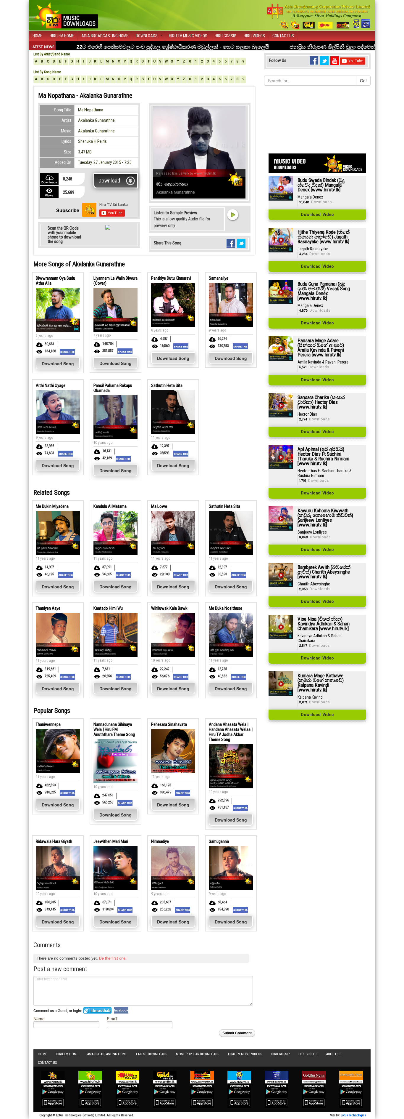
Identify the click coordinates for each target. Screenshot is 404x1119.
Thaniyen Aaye (48, 608)
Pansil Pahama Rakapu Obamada (112, 388)
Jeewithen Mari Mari (110, 841)
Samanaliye (218, 278)
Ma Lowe (159, 506)
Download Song (58, 363)
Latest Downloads (151, 1054)
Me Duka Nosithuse (225, 608)
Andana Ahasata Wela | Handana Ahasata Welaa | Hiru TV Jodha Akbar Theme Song (231, 732)
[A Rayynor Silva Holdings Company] (319, 16)
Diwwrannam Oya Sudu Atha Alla (55, 281)
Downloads (147, 35)
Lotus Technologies (353, 1115)
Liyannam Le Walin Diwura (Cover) (115, 281)
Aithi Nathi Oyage (50, 385)
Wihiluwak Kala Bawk (169, 608)
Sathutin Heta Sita (166, 385)
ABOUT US (333, 1054)
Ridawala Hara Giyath (54, 841)
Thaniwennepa (48, 724)
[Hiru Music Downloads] (65, 14)
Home (37, 35)
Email (112, 1018)
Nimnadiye (160, 841)
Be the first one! (113, 958)
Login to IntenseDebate (97, 1010)
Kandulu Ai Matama (110, 506)
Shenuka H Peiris (92, 141)
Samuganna (219, 841)
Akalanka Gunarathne (96, 120)
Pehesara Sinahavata (169, 724)
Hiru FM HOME (62, 35)
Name (39, 1018)
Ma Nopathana (90, 110)
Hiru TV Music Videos (188, 35)
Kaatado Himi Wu (108, 608)
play (232, 214)
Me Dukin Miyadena (52, 506)
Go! (363, 81)
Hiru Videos (254, 35)
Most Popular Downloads (197, 1054)
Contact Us (283, 35)
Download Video (317, 215)
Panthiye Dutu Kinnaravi (171, 278)
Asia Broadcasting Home (104, 35)
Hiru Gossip (225, 35)
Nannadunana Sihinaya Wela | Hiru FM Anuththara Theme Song (114, 729)
